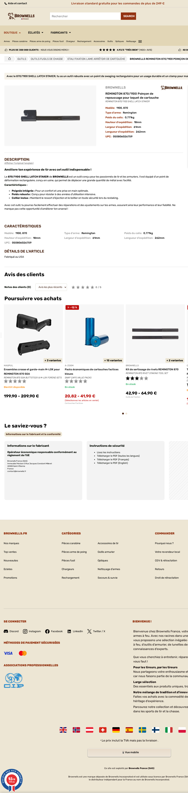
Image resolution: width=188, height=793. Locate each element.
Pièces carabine (19, 41)
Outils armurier (106, 551)
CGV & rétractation (166, 560)
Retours (159, 569)
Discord (14, 631)
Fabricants (59, 32)
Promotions (10, 577)
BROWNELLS (115, 87)
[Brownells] (172, 87)
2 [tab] (127, 415)
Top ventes (10, 551)
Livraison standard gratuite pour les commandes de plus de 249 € (117, 3)
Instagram (35, 631)
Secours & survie (108, 577)
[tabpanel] (33, 354)
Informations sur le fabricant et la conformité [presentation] (33, 434)
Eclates (8, 569)
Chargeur (70, 41)
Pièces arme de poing (40, 41)
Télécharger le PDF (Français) (113, 459)
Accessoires (99, 41)
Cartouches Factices (74, 403)
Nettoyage (131, 41)
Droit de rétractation (167, 577)
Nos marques (11, 543)
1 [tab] (124, 415)
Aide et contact (17, 3)
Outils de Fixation (133, 397)
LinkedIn (78, 631)
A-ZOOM (69, 365)
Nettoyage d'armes (109, 569)
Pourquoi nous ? (164, 543)
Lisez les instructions (108, 452)
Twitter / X (99, 631)
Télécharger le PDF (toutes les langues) (118, 455)
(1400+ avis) (134, 50)
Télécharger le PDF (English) (112, 463)
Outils (110, 41)
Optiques (119, 41)
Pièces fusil (58, 41)
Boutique (10, 32)
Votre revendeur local (167, 551)
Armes (7, 41)
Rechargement (84, 41)
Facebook (57, 631)
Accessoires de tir (108, 543)
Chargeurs (68, 569)
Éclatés (34, 32)
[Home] (9, 59)
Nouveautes (11, 560)
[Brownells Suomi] (155, 730)
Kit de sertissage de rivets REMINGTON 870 (152, 369)
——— (140, 40)
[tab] (33, 434)
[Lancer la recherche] (128, 16)
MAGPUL (8, 365)
